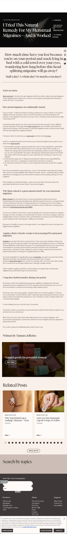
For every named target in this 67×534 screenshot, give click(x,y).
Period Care (7, 501)
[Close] (64, 519)
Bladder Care (7, 505)
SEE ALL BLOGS (33, 450)
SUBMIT (18, 492)
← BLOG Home (6, 19)
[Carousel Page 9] (33, 443)
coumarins (37, 257)
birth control (32, 126)
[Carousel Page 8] (30, 443)
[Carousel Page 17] (61, 443)
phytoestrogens (16, 261)
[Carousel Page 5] (19, 443)
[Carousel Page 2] (9, 443)
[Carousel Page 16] (58, 443)
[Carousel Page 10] (37, 443)
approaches (15, 144)
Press (34, 510)
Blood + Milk (36, 508)
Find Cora (35, 514)
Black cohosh (8, 199)
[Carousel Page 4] (16, 443)
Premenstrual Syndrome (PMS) (21, 207)
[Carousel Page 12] (44, 443)
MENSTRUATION (58, 30)
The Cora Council (38, 501)
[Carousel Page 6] (23, 443)
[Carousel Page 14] (51, 443)
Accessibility (58, 505)
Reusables (6, 503)
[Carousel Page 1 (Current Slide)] (5, 443)
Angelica (6, 241)
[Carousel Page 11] (40, 443)
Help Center (58, 501)
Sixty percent (8, 96)
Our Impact (36, 503)
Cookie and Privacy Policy (29, 527)
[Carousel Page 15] (54, 443)
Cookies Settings (7, 530)
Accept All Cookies (46, 530)
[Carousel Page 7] (26, 443)
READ (6, 435)
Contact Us (58, 503)
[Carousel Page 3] (12, 443)
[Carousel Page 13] (47, 443)
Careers (34, 512)
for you (48, 136)
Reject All (59, 530)
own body (30, 136)
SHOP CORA (10, 362)
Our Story (35, 505)
